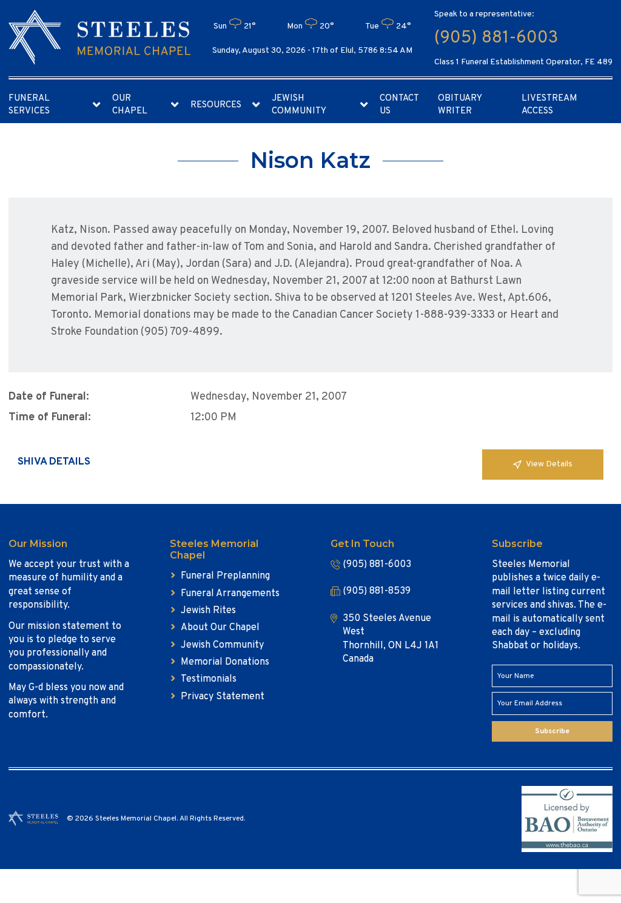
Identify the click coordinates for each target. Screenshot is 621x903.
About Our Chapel (220, 628)
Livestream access (549, 105)
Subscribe (552, 731)
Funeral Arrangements (230, 594)
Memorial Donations (225, 662)
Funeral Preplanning (225, 576)
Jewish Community (299, 105)
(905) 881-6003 (496, 38)
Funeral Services (29, 105)
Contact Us (399, 105)
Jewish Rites (208, 611)
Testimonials (209, 679)
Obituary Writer (460, 105)
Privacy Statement (222, 697)
